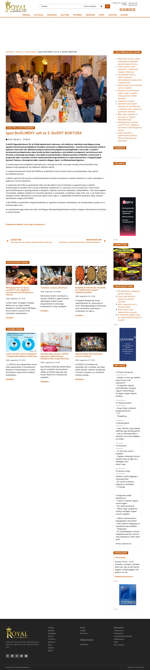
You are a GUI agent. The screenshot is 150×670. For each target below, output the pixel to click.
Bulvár (124, 15)
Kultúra (65, 15)
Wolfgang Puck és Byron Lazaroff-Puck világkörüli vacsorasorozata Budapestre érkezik (19, 291)
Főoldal (26, 15)
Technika (77, 15)
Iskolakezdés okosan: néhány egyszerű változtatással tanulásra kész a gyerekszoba (55, 356)
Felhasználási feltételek (123, 636)
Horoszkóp (120, 557)
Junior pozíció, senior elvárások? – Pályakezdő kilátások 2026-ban (21, 355)
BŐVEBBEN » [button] (10, 318)
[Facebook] (121, 9)
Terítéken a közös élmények (54, 288)
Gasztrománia (30, 52)
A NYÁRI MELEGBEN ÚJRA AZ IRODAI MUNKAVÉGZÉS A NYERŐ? (130, 317)
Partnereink (118, 633)
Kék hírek (84, 633)
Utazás (83, 630)
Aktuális (38, 15)
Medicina (90, 15)
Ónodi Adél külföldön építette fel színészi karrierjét (126, 299)
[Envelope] (134, 9)
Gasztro (112, 15)
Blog (115, 642)
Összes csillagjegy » (124, 577)
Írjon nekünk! (119, 645)
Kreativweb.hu (139, 667)
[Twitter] (130, 9)
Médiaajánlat (119, 628)
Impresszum (119, 630)
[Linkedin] (124, 9)
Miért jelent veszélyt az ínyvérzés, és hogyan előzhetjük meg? (127, 117)
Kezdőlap (10, 52)
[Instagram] (127, 9)
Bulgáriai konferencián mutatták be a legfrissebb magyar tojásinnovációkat (90, 290)
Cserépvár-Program (126, 101)
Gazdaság (52, 15)
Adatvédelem (119, 639)
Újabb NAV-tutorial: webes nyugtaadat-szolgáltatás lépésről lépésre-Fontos (129, 61)
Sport (102, 15)
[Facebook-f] (7, 656)
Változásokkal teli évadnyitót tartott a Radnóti (88, 355)
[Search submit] (107, 6)
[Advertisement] (75, 34)
